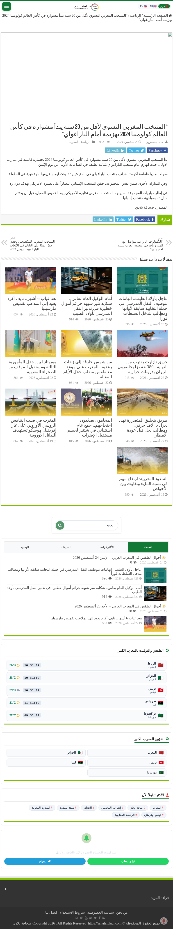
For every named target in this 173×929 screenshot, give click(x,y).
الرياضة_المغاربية (126, 814)
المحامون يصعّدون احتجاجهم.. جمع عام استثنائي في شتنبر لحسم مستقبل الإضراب (89, 427)
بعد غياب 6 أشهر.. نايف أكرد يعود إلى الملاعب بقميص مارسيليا (31, 303)
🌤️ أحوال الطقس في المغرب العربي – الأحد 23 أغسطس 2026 (120, 606)
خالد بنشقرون (155, 142)
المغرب (74, 142)
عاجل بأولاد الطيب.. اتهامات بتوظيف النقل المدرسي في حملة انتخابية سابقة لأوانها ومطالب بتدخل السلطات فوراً (143, 308)
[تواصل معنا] (76, 918)
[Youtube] (86, 918)
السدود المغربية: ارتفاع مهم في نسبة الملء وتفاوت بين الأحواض (143, 483)
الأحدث (148, 547)
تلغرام (42, 861)
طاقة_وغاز (137, 807)
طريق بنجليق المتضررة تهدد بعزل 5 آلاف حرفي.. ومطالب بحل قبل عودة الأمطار (143, 427)
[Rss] (103, 918)
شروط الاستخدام (72, 912)
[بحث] (60, 525)
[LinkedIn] (91, 918)
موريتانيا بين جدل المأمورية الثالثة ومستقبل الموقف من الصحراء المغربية (31, 366)
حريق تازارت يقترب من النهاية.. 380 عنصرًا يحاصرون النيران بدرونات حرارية (143, 366)
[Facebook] (99, 918)
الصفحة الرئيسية (156, 15)
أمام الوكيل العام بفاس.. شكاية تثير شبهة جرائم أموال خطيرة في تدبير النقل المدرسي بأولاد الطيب (86, 306)
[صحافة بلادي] (86, 6)
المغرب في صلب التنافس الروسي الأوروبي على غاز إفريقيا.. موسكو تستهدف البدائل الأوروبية (33, 427)
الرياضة (135, 15)
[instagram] (82, 918)
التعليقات (66, 547)
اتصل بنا (51, 912)
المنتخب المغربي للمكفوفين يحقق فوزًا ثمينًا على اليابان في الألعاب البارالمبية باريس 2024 (32, 244)
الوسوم (25, 547)
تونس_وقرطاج (154, 814)
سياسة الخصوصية (100, 912)
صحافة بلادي (144, 207)
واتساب (126, 861)
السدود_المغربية (42, 807)
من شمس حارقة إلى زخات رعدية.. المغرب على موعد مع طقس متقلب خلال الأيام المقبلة (87, 369)
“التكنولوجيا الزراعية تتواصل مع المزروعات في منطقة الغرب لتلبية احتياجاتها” (140, 244)
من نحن (122, 912)
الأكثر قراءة (107, 547)
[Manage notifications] (163, 920)
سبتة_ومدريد (68, 807)
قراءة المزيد (160, 898)
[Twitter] (95, 918)
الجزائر (89, 807)
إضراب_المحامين (112, 807)
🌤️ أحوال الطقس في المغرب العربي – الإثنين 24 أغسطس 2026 (119, 557)
